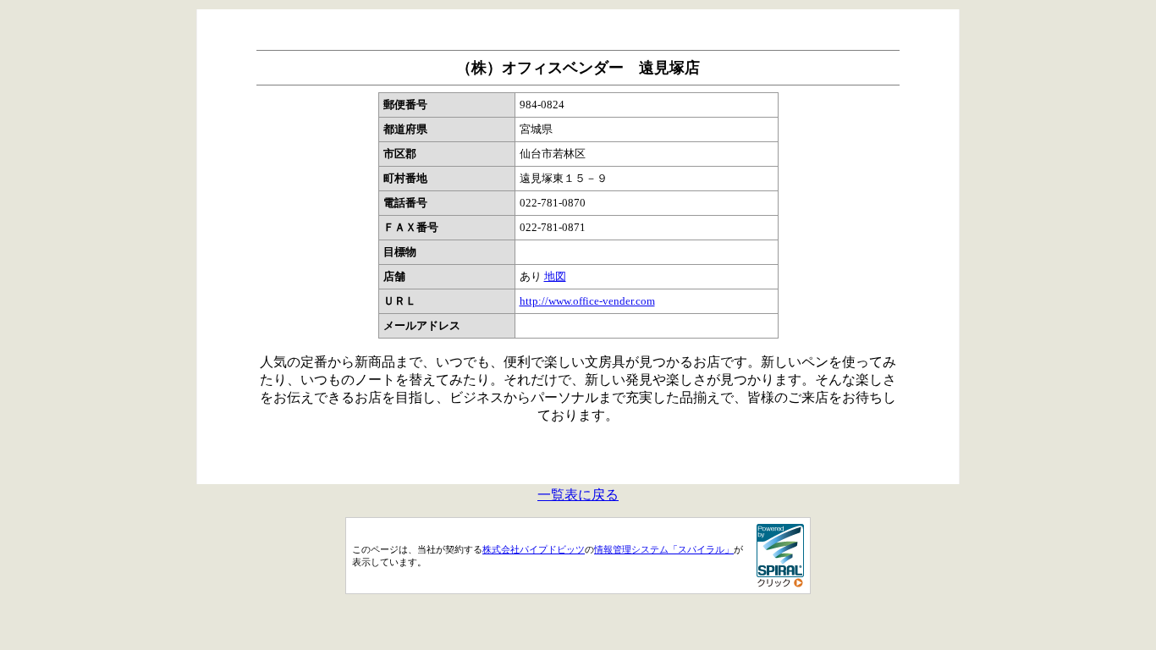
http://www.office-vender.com (587, 301)
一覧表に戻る (578, 495)
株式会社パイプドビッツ (533, 549)
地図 (555, 276)
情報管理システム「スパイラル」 (664, 549)
